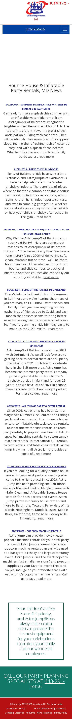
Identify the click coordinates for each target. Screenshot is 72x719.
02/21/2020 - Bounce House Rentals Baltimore (36, 466)
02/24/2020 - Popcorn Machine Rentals (36, 531)
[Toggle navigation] (64, 29)
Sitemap (48, 712)
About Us (30, 712)
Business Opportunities (53, 708)
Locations (19, 712)
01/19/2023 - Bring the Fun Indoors (36, 169)
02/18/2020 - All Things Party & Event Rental (36, 406)
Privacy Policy (60, 712)
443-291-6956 (35, 29)
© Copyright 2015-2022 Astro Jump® (27, 704)
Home (37, 708)
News (39, 712)
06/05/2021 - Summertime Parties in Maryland (36, 289)
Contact (8, 712)
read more (46, 156)
